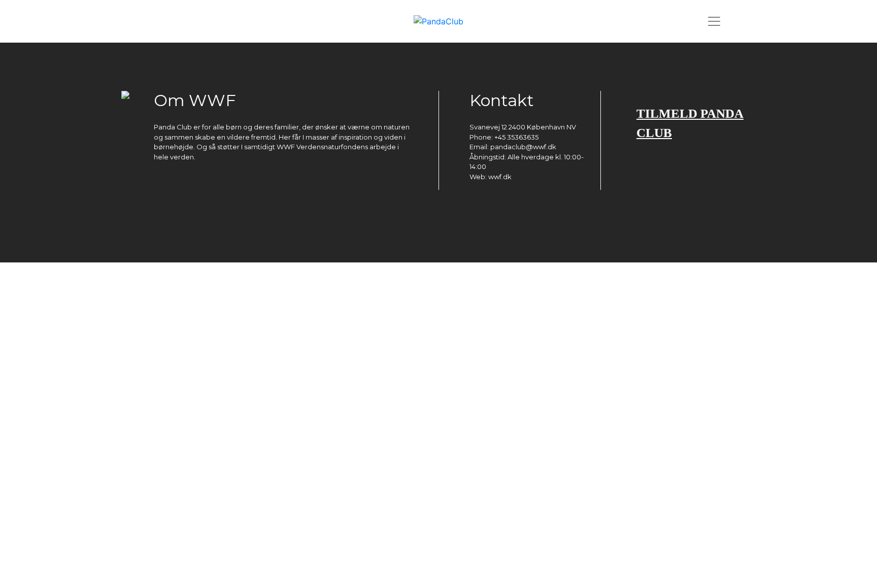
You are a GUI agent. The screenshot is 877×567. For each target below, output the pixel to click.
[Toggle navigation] (714, 21)
